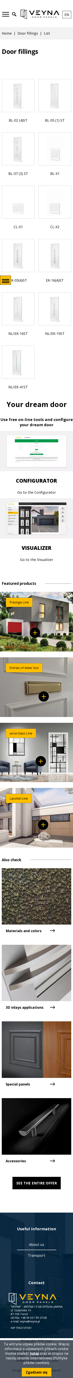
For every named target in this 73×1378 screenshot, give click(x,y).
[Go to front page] (40, 14)
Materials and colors (23, 930)
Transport (36, 1255)
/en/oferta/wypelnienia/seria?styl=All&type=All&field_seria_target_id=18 (35, 633)
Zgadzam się (36, 1372)
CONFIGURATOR (36, 480)
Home (7, 33)
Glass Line (41, 761)
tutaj (34, 1353)
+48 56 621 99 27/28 (34, 1317)
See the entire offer (36, 1183)
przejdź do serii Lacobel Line (43, 825)
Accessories (16, 1161)
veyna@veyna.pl (30, 1321)
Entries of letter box (44, 696)
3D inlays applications (24, 1007)
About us (36, 1244)
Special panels (18, 1084)
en (67, 15)
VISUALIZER (36, 547)
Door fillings (28, 33)
